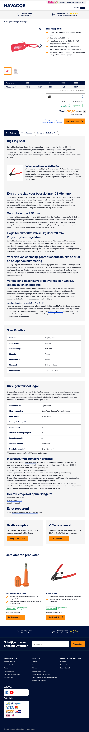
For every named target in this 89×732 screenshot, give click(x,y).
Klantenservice (9, 671)
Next (40, 46)
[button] (40, 29)
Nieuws (34, 668)
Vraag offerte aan (58, 538)
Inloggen (62, 2)
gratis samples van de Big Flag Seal (25, 512)
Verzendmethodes (10, 665)
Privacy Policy (8, 677)
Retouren (7, 668)
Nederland (63, 661)
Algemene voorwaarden (12, 674)
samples (42, 472)
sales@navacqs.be (18, 313)
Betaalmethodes (9, 661)
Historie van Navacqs (39, 680)
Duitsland (63, 665)
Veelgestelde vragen (39, 671)
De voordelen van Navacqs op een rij (44, 677)
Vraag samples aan (17, 538)
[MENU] (82, 7)
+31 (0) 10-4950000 (55, 311)
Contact (34, 661)
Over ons (35, 665)
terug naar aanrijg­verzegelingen (17, 22)
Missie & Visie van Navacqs (41, 674)
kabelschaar (75, 168)
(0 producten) (74, 2)
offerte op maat (30, 462)
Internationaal (65, 668)
